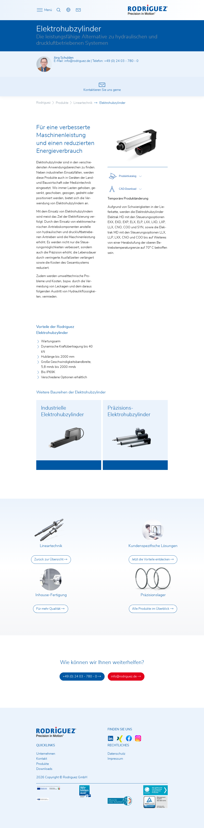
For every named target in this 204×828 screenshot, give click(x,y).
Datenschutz (116, 753)
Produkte (42, 763)
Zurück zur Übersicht (48, 559)
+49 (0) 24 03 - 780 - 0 (121, 61)
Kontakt (41, 758)
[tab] (125, 176)
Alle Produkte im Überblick (150, 608)
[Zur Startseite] (148, 13)
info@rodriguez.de (77, 61)
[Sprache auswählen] (68, 10)
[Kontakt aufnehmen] (78, 10)
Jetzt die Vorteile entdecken (151, 559)
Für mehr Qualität (48, 608)
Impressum (115, 758)
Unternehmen (45, 753)
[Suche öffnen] (58, 10)
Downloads (44, 768)
